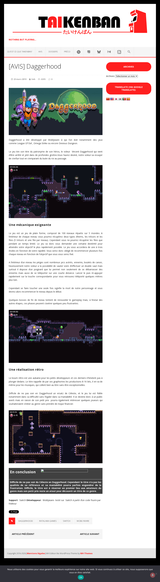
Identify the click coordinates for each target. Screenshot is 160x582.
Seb (33, 79)
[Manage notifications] (152, 575)
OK (80, 577)
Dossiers (53, 51)
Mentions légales (36, 553)
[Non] (156, 573)
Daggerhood (25, 520)
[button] (129, 52)
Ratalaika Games (48, 520)
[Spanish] (128, 99)
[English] (112, 99)
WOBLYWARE (83, 520)
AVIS (40, 51)
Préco (67, 51)
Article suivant (89, 533)
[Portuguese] (124, 99)
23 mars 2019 (20, 79)
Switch (66, 520)
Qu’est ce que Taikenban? (19, 51)
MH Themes (86, 553)
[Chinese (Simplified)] (108, 99)
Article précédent (23, 533)
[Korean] (120, 99)
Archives (110, 76)
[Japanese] (116, 99)
